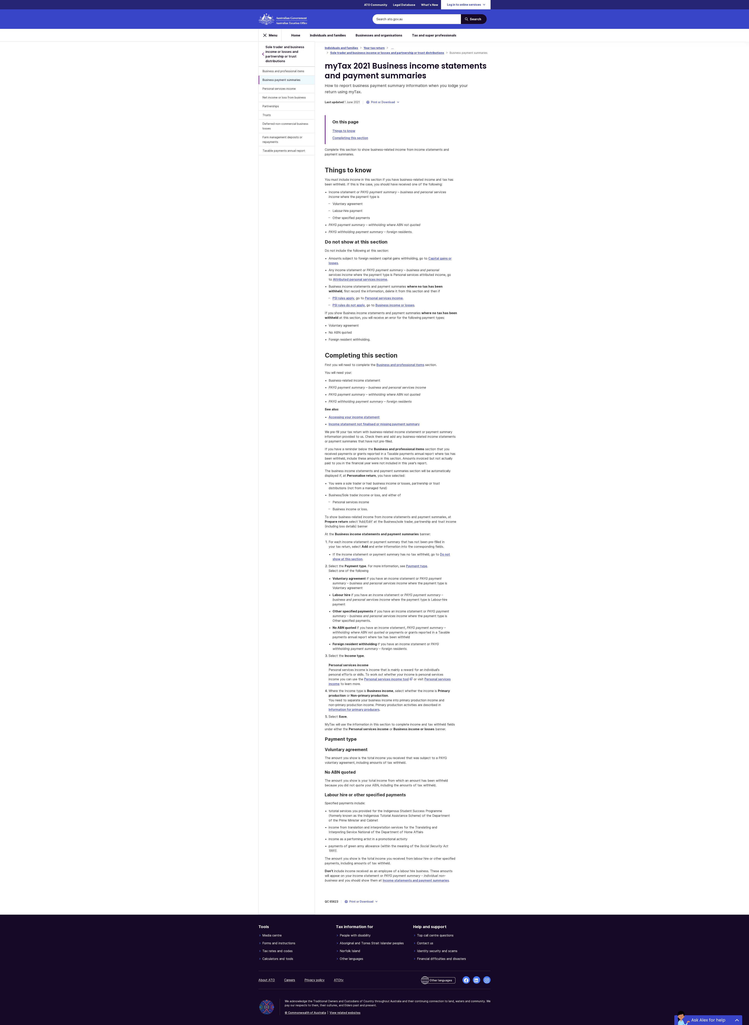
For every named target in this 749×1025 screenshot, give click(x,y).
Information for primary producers (354, 709)
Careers (289, 980)
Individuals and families (328, 35)
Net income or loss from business (284, 97)
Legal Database (404, 4)
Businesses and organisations (379, 35)
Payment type (416, 566)
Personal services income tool (388, 679)
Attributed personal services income (360, 279)
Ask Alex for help (708, 1020)
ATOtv (338, 980)
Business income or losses (394, 305)
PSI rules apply (343, 298)
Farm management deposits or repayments (282, 140)
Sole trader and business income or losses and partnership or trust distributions (387, 52)
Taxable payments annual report (284, 150)
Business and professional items (283, 71)
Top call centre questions (435, 935)
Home (295, 35)
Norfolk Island (350, 951)
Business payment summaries (281, 80)
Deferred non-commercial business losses (285, 126)
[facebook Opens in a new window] (466, 980)
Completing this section (350, 138)
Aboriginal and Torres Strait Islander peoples (372, 943)
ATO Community (375, 4)
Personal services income (279, 88)
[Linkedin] (476, 980)
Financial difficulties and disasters (441, 959)
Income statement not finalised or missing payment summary (374, 424)
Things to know (343, 131)
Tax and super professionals (434, 35)
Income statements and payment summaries (416, 880)
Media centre (272, 935)
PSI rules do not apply (349, 305)
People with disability (355, 935)
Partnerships (271, 106)
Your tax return (374, 48)
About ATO (266, 980)
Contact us (425, 943)
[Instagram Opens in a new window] (487, 980)
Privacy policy (314, 980)
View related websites (345, 1012)
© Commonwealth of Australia (305, 1012)
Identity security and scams (437, 951)
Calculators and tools (277, 959)
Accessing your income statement (354, 417)
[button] (383, 102)
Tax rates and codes (277, 951)
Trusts (267, 115)
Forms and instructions (278, 943)
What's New (429, 4)
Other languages (351, 959)
